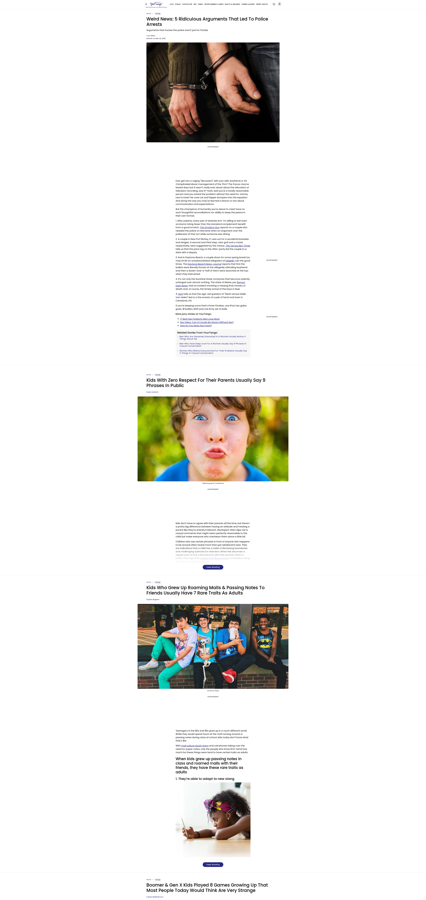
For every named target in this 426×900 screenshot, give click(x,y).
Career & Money (248, 4)
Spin (180, 294)
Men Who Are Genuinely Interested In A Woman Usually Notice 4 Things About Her (212, 337)
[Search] (273, 3)
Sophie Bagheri (152, 599)
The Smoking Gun (209, 227)
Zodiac (178, 4)
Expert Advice (262, 4)
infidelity (230, 260)
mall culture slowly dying (195, 745)
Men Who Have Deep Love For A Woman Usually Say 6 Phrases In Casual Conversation (212, 344)
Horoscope (187, 4)
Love (172, 4)
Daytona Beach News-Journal (204, 264)
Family (200, 4)
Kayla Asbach (152, 392)
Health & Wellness (232, 4)
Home (148, 13)
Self (195, 4)
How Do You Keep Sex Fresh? (196, 325)
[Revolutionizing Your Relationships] (156, 4)
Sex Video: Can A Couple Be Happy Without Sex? (207, 322)
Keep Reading (213, 567)
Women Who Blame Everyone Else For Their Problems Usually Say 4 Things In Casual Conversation (213, 352)
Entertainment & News (213, 4)
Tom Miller (150, 36)
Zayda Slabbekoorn (154, 897)
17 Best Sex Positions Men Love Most (200, 318)
